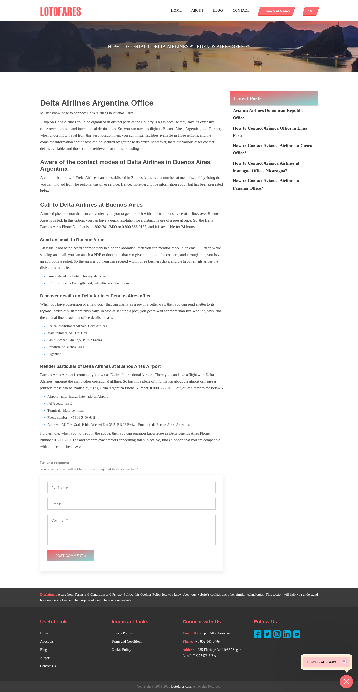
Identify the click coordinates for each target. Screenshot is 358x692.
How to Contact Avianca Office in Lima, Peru (271, 132)
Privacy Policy (122, 633)
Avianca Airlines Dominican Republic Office (268, 114)
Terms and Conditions (127, 641)
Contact (241, 10)
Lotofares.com (181, 686)
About (197, 10)
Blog (218, 10)
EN (310, 11)
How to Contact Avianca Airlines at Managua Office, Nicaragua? (266, 167)
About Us (46, 641)
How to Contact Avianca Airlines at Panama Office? (266, 184)
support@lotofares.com (215, 633)
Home (176, 10)
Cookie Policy (121, 650)
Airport (45, 658)
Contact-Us (48, 666)
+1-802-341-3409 (276, 11)
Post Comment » (70, 556)
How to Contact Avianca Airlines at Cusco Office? (272, 149)
